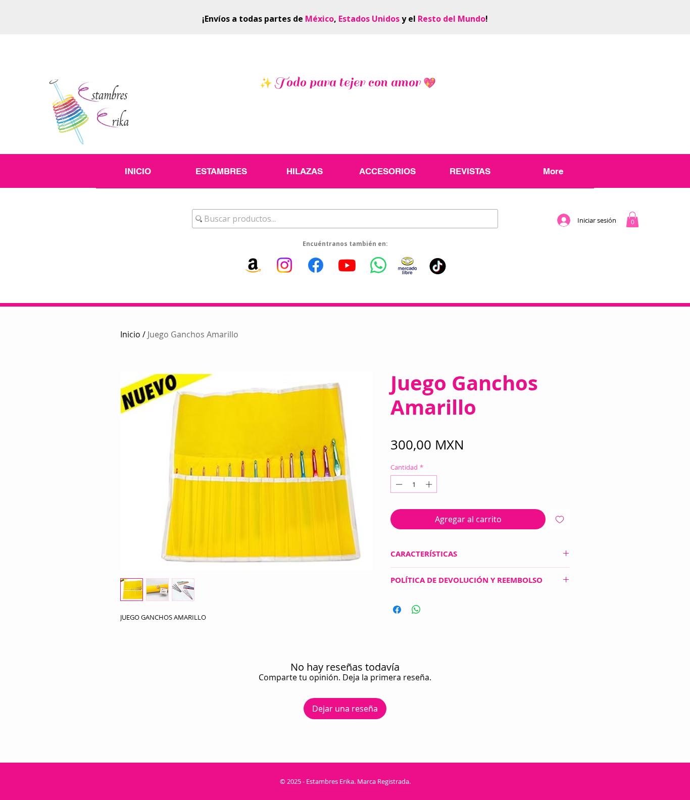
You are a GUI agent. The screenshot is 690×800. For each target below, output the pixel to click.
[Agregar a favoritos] (560, 519)
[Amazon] (253, 265)
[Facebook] (316, 265)
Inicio (130, 334)
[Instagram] (284, 265)
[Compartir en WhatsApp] (416, 610)
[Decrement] (398, 484)
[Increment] (430, 484)
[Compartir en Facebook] (397, 610)
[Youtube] (347, 265)
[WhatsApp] (378, 265)
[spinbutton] (414, 484)
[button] (632, 219)
